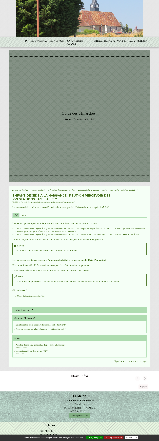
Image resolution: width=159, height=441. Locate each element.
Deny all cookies (114, 438)
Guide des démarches (84, 119)
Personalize (131, 438)
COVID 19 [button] (121, 40)
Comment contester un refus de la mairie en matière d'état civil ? (40, 329)
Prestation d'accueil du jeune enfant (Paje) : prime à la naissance (40, 344)
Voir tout (143, 386)
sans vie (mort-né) (55, 231)
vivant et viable (71, 231)
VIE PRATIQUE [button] (57, 40)
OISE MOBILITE (47, 430)
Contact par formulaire (79, 415)
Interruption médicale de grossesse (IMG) (32, 351)
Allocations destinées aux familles (61, 189)
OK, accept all (95, 438)
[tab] (16, 215)
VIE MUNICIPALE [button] (39, 40)
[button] (26, 41)
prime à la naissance (54, 223)
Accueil (68, 119)
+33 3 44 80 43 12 (79, 411)
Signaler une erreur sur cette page (130, 361)
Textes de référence (22, 309)
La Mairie (79, 396)
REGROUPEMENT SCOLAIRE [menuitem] (75, 42)
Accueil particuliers (20, 189)
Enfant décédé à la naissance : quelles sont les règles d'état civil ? (41, 324)
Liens (51, 425)
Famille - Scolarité (38, 189)
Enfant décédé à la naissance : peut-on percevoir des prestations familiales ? (108, 189)
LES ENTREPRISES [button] (138, 40)
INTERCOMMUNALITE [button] (104, 40)
